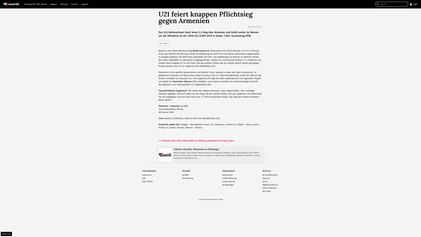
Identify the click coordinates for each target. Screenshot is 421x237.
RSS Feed (266, 191)
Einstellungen (228, 185)
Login (415, 4)
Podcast (74, 4)
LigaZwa (84, 4)
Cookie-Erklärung (229, 178)
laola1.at (266, 178)
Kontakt (185, 175)
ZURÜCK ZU (5, 234)
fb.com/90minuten (270, 175)
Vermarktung (187, 178)
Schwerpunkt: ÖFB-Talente (35, 4)
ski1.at (265, 181)
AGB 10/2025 (147, 181)
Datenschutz (227, 175)
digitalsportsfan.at (270, 185)
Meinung (64, 4)
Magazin (53, 4)
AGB (144, 178)
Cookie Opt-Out (228, 181)
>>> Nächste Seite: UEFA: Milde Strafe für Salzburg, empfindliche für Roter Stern (196, 140)
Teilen (164, 43)
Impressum (147, 175)
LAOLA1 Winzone (269, 188)
